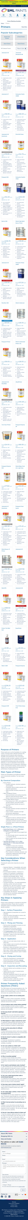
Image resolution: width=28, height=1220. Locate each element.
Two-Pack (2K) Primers (9, 841)
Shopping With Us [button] (7, 1136)
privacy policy (22, 1186)
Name (4, 1151)
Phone (3, 1155)
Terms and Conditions (14, 1203)
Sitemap (14, 1202)
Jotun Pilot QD (15, 830)
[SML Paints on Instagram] (6, 1197)
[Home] (14, 10)
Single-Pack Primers (8, 829)
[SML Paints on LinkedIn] (9, 1197)
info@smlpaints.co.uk (6, 1147)
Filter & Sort (20, 48)
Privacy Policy (14, 1206)
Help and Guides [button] (6, 1139)
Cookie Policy (14, 1205)
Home (2, 23)
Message (4, 1163)
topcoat (21, 960)
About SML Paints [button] (6, 1133)
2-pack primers (9, 931)
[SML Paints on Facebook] (2, 1197)
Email (4, 1159)
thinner (20, 929)
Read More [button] (24, 26)
